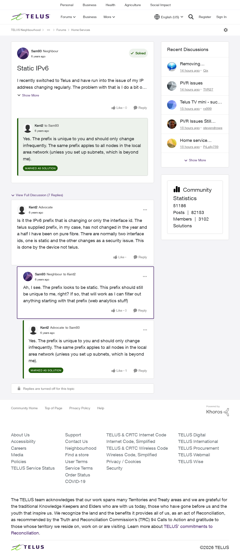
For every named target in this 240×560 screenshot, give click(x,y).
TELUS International (198, 441)
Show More (30, 95)
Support (73, 434)
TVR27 (208, 89)
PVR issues (191, 82)
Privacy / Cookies (123, 461)
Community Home (24, 408)
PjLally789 (210, 147)
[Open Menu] (225, 30)
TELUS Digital (192, 434)
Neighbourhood (80, 448)
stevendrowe (212, 128)
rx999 (207, 109)
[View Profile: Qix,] (171, 66)
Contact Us (76, 441)
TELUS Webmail (194, 454)
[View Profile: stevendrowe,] (171, 124)
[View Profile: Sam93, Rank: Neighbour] (23, 53)
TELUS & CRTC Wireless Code (137, 448)
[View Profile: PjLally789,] (171, 143)
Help (100, 408)
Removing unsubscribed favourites (193, 64)
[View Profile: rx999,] (171, 105)
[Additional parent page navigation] (48, 30)
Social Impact (160, 5)
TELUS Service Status (33, 468)
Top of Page (53, 408)
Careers (18, 448)
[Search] (191, 17)
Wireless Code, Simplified (131, 454)
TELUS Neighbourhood (26, 30)
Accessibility (23, 441)
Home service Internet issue (193, 140)
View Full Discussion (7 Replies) (39, 195)
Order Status (77, 474)
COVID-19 (75, 481)
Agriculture (133, 5)
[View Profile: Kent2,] (27, 128)
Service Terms (79, 468)
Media (17, 454)
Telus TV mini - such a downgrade (200, 102)
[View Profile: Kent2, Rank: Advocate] (21, 209)
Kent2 (39, 125)
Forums (61, 30)
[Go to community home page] (31, 17)
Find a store (77, 454)
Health (110, 5)
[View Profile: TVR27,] (171, 86)
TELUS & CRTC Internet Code (136, 434)
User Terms (76, 461)
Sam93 (36, 51)
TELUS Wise (190, 461)
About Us (20, 434)
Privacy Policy (79, 408)
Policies (18, 461)
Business (89, 5)
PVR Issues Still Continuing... (195, 121)
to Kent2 (69, 274)
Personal (66, 5)
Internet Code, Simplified (130, 441)
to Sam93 (52, 125)
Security (114, 468)
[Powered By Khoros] (217, 410)
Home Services (80, 30)
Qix (205, 70)
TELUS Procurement (198, 448)
